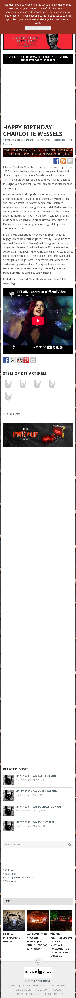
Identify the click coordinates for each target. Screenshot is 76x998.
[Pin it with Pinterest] (26, 360)
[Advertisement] (38, 92)
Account (59, 989)
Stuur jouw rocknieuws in (19, 877)
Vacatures (10, 881)
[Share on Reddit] (20, 360)
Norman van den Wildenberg (18, 139)
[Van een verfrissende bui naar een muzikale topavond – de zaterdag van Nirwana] (61, 920)
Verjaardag (59, 139)
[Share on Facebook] (6, 360)
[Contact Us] (70, 161)
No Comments (23, 780)
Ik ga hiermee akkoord (38, 28)
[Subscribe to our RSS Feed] (63, 161)
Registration (54, 993)
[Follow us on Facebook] (56, 161)
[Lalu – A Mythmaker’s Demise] (14, 920)
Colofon (9, 870)
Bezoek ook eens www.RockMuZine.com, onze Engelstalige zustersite (38, 59)
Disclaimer (10, 873)
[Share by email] (33, 360)
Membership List (28, 993)
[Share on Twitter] (13, 360)
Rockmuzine (42, 981)
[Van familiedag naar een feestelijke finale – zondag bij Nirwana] (38, 920)
